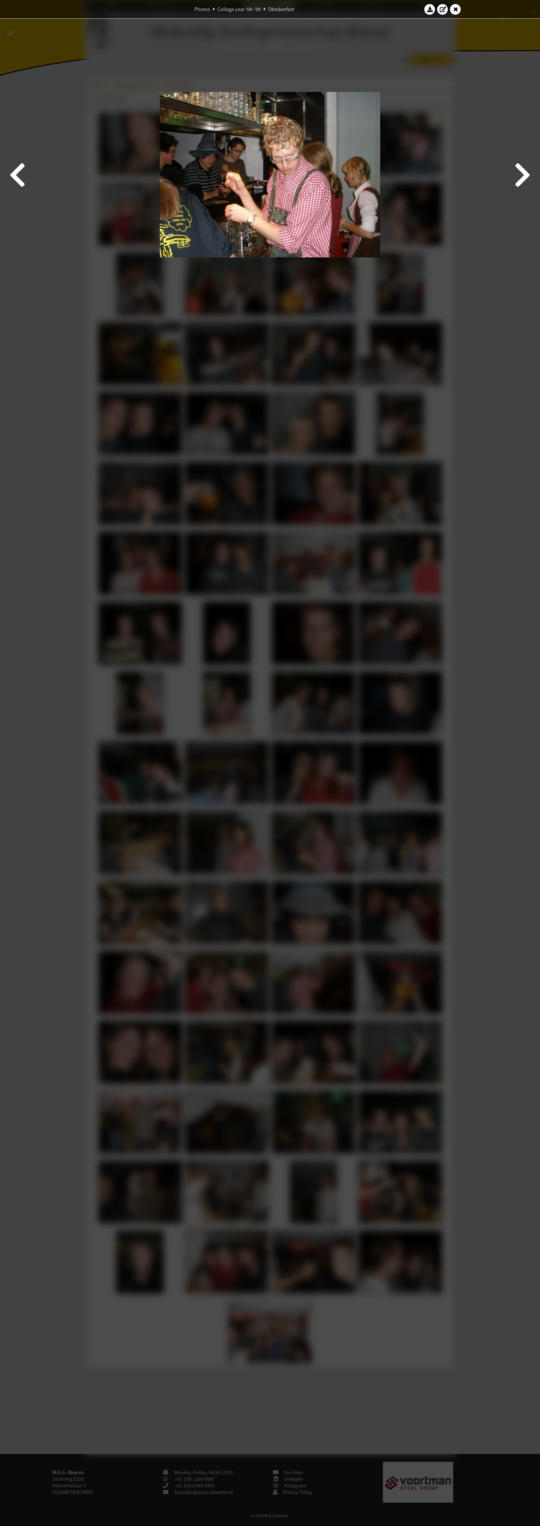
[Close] (455, 9)
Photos (202, 9)
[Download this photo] (429, 9)
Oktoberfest (281, 9)
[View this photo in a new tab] (442, 9)
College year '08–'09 (239, 9)
